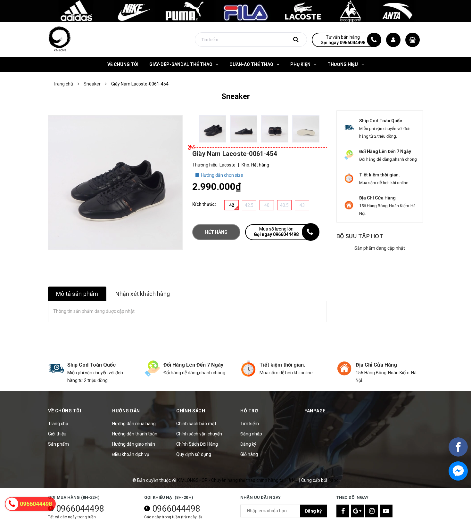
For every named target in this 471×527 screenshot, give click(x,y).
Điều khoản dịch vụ (130, 454)
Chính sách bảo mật (196, 423)
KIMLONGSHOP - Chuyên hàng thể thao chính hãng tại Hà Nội (238, 480)
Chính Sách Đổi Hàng (197, 444)
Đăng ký (248, 444)
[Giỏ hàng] (412, 40)
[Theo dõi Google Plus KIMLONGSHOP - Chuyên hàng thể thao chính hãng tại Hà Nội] (357, 511)
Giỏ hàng (249, 454)
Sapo (333, 480)
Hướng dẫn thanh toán (134, 433)
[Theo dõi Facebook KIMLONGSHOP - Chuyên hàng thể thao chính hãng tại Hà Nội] (342, 511)
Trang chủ (58, 423)
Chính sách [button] (190, 410)
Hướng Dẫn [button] (126, 410)
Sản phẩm (58, 444)
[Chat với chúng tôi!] (458, 471)
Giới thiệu (57, 433)
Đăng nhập (251, 433)
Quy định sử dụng (193, 454)
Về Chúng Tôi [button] (64, 410)
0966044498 (80, 509)
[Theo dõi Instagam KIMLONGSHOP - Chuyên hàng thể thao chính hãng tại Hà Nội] (371, 511)
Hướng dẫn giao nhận (133, 444)
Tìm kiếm (249, 423)
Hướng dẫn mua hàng (134, 423)
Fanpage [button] (315, 410)
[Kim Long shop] (235, 10)
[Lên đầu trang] (458, 493)
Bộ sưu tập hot (359, 236)
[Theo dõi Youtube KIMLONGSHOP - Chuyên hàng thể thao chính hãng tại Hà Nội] (386, 511)
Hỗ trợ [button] (249, 410)
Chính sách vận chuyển (199, 433)
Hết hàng (216, 232)
